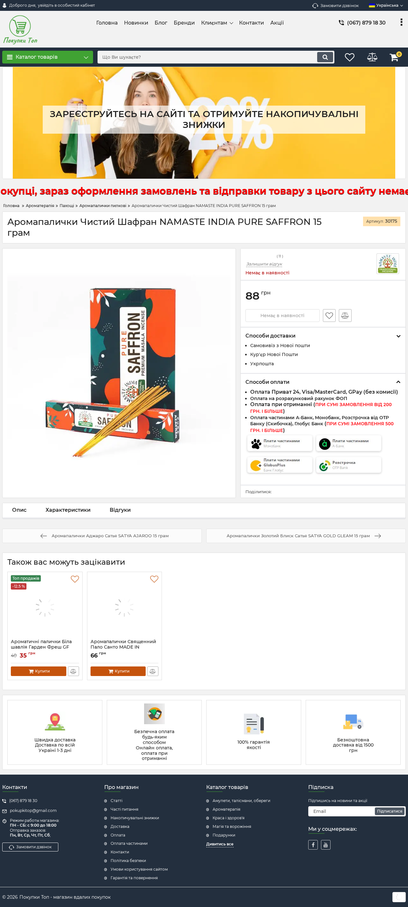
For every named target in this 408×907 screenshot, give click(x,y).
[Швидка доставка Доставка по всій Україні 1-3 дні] (55, 732)
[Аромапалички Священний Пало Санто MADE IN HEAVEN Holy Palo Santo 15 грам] (125, 607)
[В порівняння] (345, 315)
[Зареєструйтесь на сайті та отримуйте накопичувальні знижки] (204, 123)
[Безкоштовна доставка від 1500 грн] (353, 732)
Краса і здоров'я (228, 817)
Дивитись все (220, 844)
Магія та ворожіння (232, 826)
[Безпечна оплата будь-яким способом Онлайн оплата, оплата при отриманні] (154, 732)
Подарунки (224, 835)
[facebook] (313, 845)
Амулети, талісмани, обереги (241, 800)
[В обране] (329, 315)
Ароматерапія (226, 809)
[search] (325, 57)
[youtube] (326, 845)
